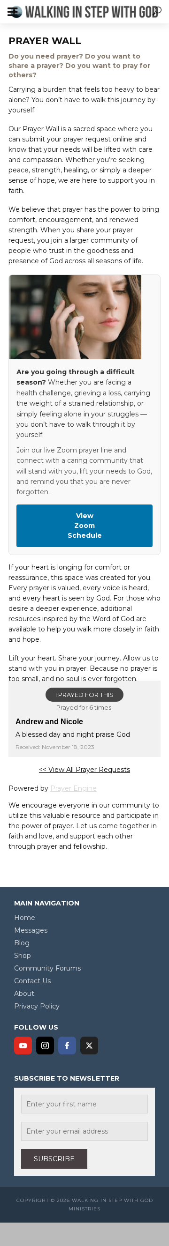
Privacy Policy (37, 1006)
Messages (30, 930)
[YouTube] (23, 1045)
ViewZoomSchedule (85, 526)
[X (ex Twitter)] (89, 1045)
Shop (22, 955)
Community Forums (47, 968)
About (24, 993)
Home (24, 917)
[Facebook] (67, 1045)
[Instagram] (45, 1045)
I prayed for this (84, 694)
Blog (22, 943)
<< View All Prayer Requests (84, 769)
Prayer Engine (73, 788)
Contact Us (32, 981)
